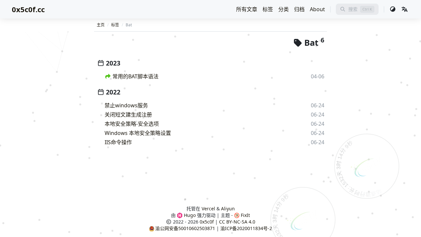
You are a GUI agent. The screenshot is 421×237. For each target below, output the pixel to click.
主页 (101, 25)
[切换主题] (392, 9)
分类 (283, 9)
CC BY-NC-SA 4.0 (237, 222)
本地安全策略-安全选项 (132, 123)
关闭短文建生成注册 (128, 114)
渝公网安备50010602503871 (185, 228)
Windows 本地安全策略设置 (138, 133)
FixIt (244, 215)
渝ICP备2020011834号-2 (246, 228)
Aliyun (228, 208)
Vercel (208, 208)
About (317, 9)
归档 (299, 9)
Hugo (189, 215)
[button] (404, 9)
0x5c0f (207, 222)
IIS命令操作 (118, 142)
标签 (267, 9)
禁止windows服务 (126, 105)
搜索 (353, 9)
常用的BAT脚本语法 (135, 76)
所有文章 (246, 9)
